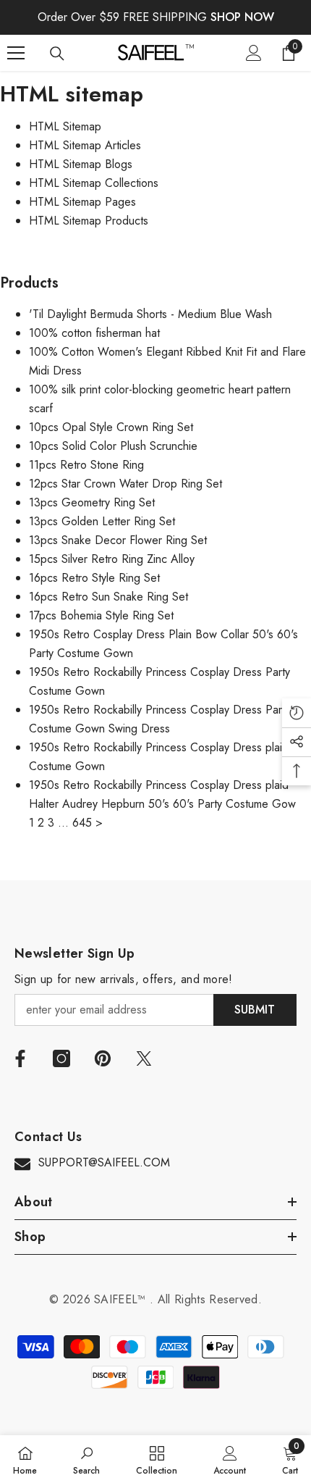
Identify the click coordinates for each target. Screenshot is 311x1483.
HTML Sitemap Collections (93, 183)
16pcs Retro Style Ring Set (94, 577)
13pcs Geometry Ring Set (92, 502)
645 (82, 822)
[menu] (16, 53)
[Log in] (254, 53)
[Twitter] (144, 1058)
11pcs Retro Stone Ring (86, 464)
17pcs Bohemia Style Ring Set (101, 615)
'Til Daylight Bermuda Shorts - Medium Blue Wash (150, 314)
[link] (86, 1459)
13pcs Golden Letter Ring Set (102, 521)
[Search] (57, 53)
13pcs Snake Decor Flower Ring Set (118, 540)
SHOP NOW (242, 17)
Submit (254, 1009)
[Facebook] (20, 1058)
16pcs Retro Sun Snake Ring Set (108, 596)
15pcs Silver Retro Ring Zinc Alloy (112, 559)
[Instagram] (61, 1058)
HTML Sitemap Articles (85, 145)
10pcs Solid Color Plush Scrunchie (113, 446)
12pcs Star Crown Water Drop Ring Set (125, 483)
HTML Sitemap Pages (82, 201)
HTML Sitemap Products (88, 220)
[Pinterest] (103, 1058)
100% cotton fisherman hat (94, 333)
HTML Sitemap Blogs (80, 164)
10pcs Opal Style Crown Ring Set (111, 427)
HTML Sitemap (65, 126)
